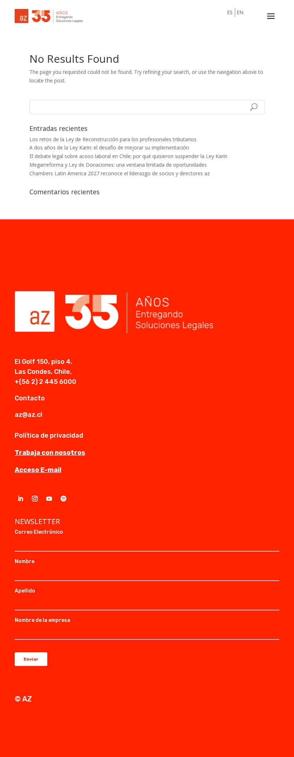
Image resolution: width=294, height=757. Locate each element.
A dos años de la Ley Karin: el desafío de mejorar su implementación (109, 147)
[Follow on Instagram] (35, 498)
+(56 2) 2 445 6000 (45, 382)
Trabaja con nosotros (50, 453)
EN (240, 12)
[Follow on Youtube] (49, 498)
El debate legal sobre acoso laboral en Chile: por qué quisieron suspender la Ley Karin (128, 156)
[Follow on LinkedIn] (20, 498)
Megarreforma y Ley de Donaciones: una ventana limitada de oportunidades (118, 164)
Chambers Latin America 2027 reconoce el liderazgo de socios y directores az (119, 173)
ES (230, 12)
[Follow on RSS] (63, 498)
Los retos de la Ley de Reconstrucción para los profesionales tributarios (112, 139)
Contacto (30, 398)
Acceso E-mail (38, 470)
